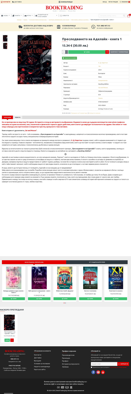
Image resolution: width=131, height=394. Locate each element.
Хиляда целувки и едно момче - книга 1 (13, 291)
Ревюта (17, 117)
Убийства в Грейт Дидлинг (64, 291)
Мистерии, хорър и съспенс (80, 19)
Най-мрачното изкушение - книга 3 (39, 291)
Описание (7, 117)
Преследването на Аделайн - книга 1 (9, 332)
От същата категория (97, 262)
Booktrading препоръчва (34, 262)
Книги (25, 19)
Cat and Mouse (30, 130)
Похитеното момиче (115, 291)
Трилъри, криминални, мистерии (59, 19)
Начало (19, 19)
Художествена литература (38, 19)
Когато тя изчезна (90, 291)
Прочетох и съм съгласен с (109, 367)
